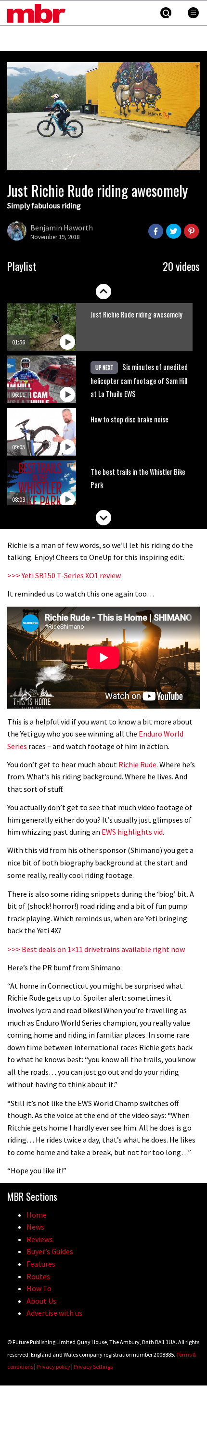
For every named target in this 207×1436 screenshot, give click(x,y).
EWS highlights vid (132, 832)
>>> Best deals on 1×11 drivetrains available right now (96, 949)
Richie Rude (137, 764)
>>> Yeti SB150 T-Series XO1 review (64, 575)
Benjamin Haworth (61, 227)
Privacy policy (53, 1366)
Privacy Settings (93, 1366)
